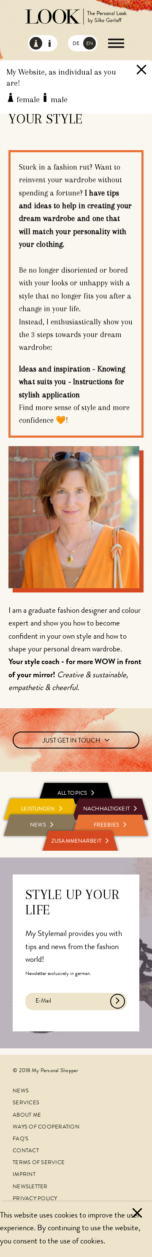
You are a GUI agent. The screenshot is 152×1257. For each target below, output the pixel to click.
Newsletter (30, 1187)
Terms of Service (39, 1163)
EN (89, 44)
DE (76, 44)
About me (27, 1115)
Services (26, 1103)
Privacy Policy (35, 1199)
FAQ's (20, 1139)
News (21, 1091)
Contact (26, 1151)
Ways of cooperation (46, 1127)
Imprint (24, 1175)
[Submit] (117, 1001)
